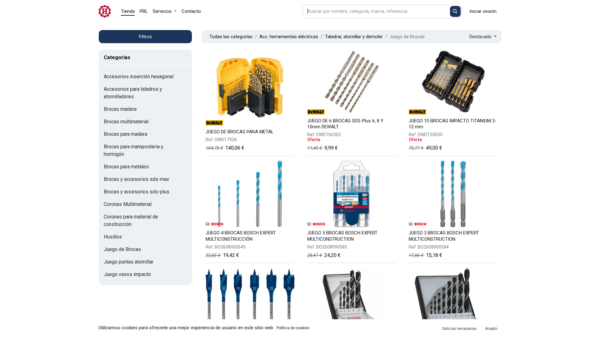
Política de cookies (293, 328)
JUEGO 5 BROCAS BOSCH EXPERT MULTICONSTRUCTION (342, 236)
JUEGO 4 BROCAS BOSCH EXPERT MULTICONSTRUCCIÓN (241, 236)
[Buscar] (455, 11)
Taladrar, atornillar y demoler (354, 36)
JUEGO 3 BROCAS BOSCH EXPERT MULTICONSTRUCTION (444, 236)
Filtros (145, 36)
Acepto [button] (491, 328)
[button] (483, 37)
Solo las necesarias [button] (459, 328)
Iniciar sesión (483, 11)
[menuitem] (127, 11)
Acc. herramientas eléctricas (288, 36)
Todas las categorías (230, 36)
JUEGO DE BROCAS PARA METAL (240, 132)
